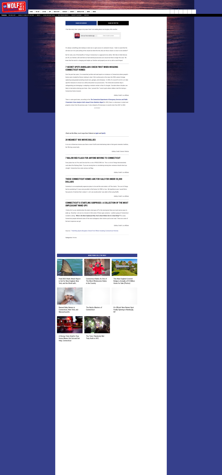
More (94, 11)
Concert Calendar (76, 15)
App (50, 11)
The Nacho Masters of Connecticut (94, 308)
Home (31, 11)
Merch (38, 15)
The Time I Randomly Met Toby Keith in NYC (95, 337)
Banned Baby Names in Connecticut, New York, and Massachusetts (68, 309)
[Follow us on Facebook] (181, 12)
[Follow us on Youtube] (194, 12)
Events (72, 11)
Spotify (103, 133)
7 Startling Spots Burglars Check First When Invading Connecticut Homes (94, 231)
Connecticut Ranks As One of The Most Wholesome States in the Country (96, 281)
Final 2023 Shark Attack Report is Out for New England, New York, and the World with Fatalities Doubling (69, 281)
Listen (44, 11)
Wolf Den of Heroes (63, 15)
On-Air (37, 11)
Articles (75, 237)
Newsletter (80, 11)
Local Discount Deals (49, 15)
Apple (97, 133)
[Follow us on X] (189, 12)
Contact (64, 11)
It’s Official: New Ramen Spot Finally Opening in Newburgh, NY (123, 309)
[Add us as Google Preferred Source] (176, 12)
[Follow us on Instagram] (185, 12)
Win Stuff (56, 11)
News (88, 11)
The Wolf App (12, 15)
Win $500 (86, 15)
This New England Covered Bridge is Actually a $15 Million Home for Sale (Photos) (124, 281)
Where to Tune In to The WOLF (26, 15)
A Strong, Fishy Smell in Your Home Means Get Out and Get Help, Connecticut (69, 338)
